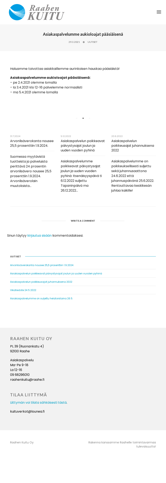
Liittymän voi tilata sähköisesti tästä (38, 402)
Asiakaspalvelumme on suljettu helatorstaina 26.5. (41, 298)
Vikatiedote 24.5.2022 (23, 290)
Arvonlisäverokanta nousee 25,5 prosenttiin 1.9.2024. (32, 143)
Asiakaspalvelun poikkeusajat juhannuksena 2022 (132, 146)
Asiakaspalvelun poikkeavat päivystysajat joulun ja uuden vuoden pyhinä (83, 146)
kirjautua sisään (39, 235)
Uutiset (92, 41)
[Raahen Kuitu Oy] (37, 12)
